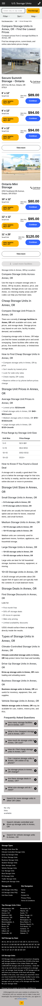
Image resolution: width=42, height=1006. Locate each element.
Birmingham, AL (25, 920)
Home (23, 890)
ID (36, 942)
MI (21, 944)
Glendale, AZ (24, 931)
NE (3, 947)
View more (21, 148)
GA (29, 942)
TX (5, 950)
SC (35, 947)
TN (3, 950)
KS (5, 944)
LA (10, 944)
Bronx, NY (5, 926)
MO (27, 944)
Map (33, 16)
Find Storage (33, 11)
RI (32, 947)
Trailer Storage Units (9, 879)
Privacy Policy (26, 898)
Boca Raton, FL (25, 922)
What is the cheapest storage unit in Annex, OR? (21, 732)
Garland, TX (24, 929)
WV (21, 950)
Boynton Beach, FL (27, 924)
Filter (5, 16)
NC (36, 944)
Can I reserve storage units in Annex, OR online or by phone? (21, 760)
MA (12, 944)
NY (16, 947)
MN (24, 944)
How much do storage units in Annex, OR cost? (21, 741)
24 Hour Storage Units (9, 857)
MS (30, 944)
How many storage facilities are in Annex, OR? (20, 723)
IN (2, 944)
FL (27, 942)
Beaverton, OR (7, 917)
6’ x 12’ (6, 93)
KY (7, 944)
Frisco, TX (5, 929)
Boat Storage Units (8, 873)
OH (19, 947)
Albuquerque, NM (8, 908)
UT (8, 950)
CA (13, 942)
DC (21, 942)
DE (24, 942)
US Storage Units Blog (9, 890)
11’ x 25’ (6, 234)
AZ (10, 942)
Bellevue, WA (24, 917)
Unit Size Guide (7, 895)
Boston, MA (6, 924)
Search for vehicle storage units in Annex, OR (21, 836)
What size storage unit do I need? (20, 788)
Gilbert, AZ (5, 931)
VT (13, 950)
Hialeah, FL (24, 933)
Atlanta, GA (24, 911)
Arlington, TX (6, 911)
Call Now (36, 81)
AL (5, 942)
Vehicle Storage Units (9, 868)
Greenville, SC (7, 933)
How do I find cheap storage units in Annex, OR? (20, 750)
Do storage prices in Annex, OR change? (20, 770)
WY (24, 950)
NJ (8, 947)
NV (14, 947)
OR (16, 21)
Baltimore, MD (7, 915)
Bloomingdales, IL (8, 922)
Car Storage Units (8, 871)
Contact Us (25, 895)
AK (3, 942)
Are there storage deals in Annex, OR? (19, 779)
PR (30, 947)
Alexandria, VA (25, 908)
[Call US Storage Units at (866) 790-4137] (39, 3)
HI (32, 942)
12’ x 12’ (6, 216)
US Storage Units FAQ (9, 892)
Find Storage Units (7, 21)
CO (16, 942)
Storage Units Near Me (10, 849)
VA (11, 950)
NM (11, 947)
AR (8, 942)
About (23, 892)
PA (28, 947)
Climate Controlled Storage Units (13, 852)
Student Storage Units (9, 863)
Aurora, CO (6, 913)
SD (38, 947)
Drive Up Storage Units (10, 855)
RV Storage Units (8, 876)
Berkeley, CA (6, 920)
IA (34, 942)
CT (19, 942)
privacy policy (22, 999)
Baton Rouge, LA (26, 915)
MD (15, 944)
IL (38, 942)
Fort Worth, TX (25, 926)
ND (38, 944)
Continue (33, 101)
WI (18, 950)
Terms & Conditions (28, 900)
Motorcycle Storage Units (10, 881)
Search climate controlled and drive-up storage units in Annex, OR (21, 824)
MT (33, 944)
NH (5, 947)
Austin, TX (23, 913)
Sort (19, 16)
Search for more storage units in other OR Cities (21, 799)
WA (16, 950)
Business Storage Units (10, 860)
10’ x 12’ (6, 199)
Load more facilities (22, 264)
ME (18, 944)
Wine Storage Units (8, 865)
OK (22, 947)
